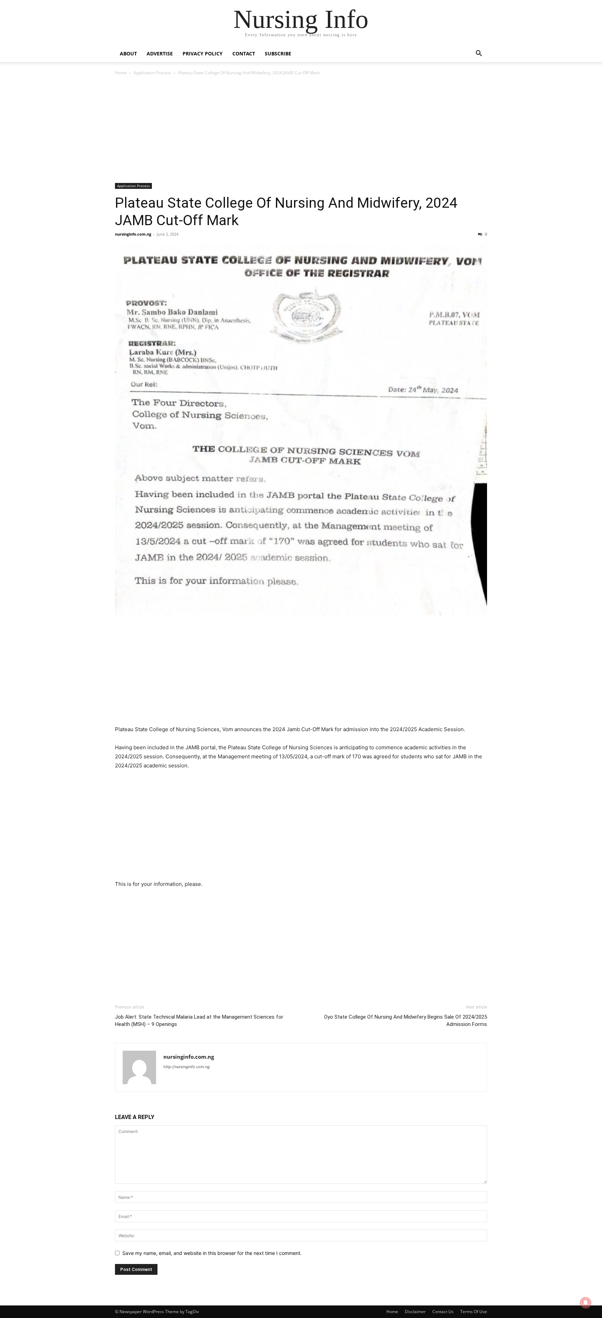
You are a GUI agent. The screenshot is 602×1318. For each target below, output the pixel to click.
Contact (243, 53)
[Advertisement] (301, 131)
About (128, 53)
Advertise (160, 53)
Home (121, 73)
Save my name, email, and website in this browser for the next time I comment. (212, 1253)
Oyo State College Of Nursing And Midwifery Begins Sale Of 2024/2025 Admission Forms (405, 1020)
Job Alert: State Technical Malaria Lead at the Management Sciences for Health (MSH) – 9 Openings (199, 1020)
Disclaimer (415, 1312)
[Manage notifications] (585, 1302)
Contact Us (443, 1312)
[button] (478, 54)
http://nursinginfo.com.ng (186, 1066)
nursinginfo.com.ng (133, 234)
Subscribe (278, 53)
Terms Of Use (473, 1312)
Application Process (152, 73)
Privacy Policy (203, 53)
